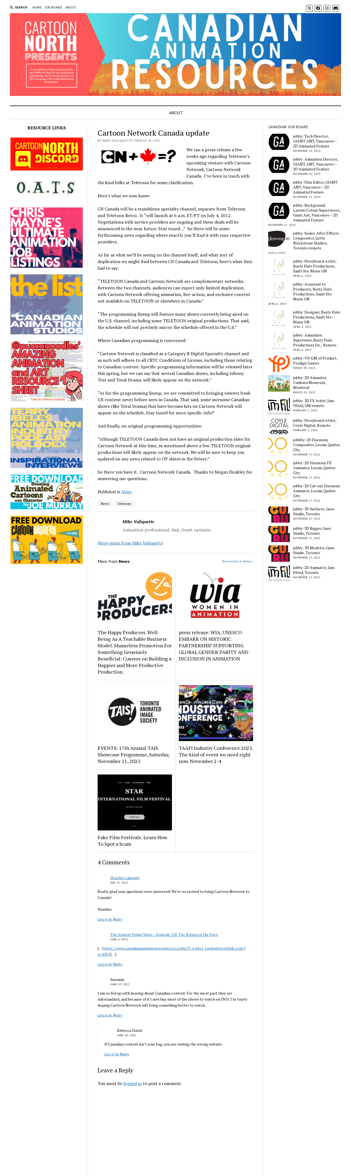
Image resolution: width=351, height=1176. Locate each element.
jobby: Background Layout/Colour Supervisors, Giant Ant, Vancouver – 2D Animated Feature (316, 213)
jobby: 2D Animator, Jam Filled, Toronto (313, 570)
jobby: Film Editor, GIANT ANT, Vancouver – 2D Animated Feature (315, 187)
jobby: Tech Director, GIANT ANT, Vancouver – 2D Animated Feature (315, 141)
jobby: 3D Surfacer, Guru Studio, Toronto (313, 511)
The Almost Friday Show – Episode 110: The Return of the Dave (164, 934)
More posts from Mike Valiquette (130, 543)
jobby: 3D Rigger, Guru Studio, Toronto (312, 531)
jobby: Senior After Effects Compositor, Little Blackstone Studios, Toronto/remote (316, 240)
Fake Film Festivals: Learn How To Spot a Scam (132, 840)
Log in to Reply (110, 919)
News (126, 492)
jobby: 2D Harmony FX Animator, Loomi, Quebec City (314, 467)
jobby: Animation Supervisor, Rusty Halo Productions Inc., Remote (314, 340)
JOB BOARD (53, 7)
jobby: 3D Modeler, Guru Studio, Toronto (313, 550)
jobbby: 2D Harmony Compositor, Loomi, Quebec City (316, 444)
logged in (132, 1083)
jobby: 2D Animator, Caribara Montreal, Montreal (310, 382)
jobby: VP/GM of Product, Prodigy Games (315, 361)
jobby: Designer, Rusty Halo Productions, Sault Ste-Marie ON (316, 317)
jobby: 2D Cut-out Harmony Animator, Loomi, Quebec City (316, 490)
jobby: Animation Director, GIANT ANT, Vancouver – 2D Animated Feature (315, 164)
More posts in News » (237, 561)
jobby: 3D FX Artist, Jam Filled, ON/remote (313, 403)
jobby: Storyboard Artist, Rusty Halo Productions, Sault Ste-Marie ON (314, 266)
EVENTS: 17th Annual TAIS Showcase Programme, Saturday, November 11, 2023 (133, 754)
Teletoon (124, 504)
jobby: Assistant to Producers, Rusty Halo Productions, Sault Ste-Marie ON (313, 291)
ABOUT (70, 7)
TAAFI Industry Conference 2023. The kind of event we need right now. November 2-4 (216, 754)
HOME (36, 7)
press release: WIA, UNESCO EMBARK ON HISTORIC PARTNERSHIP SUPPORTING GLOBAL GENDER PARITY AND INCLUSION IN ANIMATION (213, 645)
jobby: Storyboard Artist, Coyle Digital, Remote (314, 423)
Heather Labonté (125, 877)
